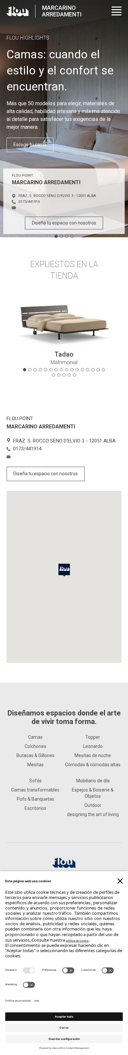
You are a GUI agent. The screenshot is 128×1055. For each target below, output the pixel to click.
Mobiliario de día (93, 780)
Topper (92, 737)
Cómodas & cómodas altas (92, 764)
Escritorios (35, 808)
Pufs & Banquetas (35, 799)
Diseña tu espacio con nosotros (64, 222)
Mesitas (35, 764)
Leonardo (93, 746)
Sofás (35, 780)
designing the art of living (93, 814)
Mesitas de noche (93, 755)
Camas (35, 737)
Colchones (35, 746)
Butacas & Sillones (35, 755)
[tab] (56, 236)
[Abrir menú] (116, 11)
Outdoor (92, 805)
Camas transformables (35, 789)
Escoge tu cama (30, 144)
